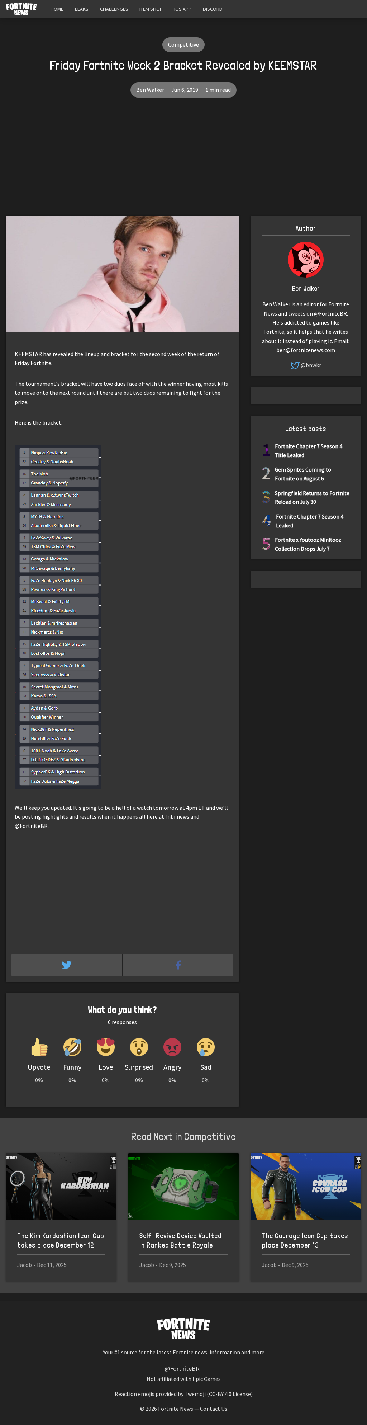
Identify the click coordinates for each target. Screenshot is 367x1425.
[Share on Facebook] (178, 965)
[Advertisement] (183, 162)
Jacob (24, 1264)
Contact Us (213, 1408)
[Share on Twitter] (67, 965)
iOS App (182, 9)
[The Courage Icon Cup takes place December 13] (306, 1186)
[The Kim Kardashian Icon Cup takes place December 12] (61, 1186)
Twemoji (195, 1393)
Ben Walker (150, 89)
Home (57, 9)
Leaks (82, 9)
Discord (213, 9)
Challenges (114, 9)
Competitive (183, 44)
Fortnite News (175, 1408)
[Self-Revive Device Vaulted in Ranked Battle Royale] (183, 1186)
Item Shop (151, 9)
